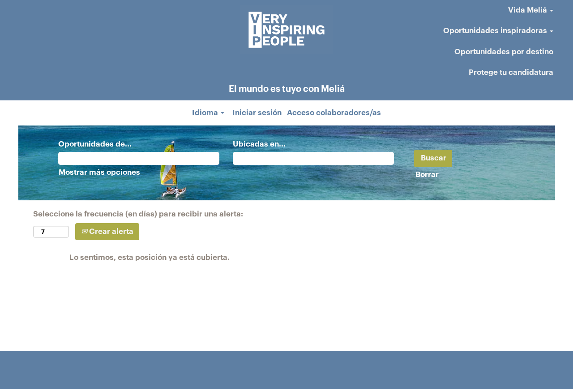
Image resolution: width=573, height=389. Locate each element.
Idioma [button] (206, 113)
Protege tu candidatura (511, 72)
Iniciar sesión (257, 113)
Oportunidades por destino (503, 52)
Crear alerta (110, 231)
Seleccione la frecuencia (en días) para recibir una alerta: (138, 214)
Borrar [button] (427, 174)
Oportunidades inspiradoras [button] (496, 31)
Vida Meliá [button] (528, 10)
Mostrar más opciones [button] (99, 172)
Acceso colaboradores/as (334, 113)
